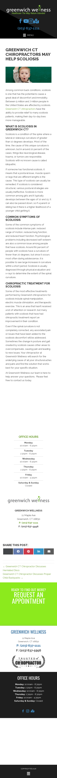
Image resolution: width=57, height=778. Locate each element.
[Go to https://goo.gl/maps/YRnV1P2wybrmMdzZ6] (35, 21)
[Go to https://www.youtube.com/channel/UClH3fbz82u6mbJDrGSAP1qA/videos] (25, 21)
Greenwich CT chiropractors (21, 108)
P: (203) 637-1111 (28, 522)
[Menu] (28, 773)
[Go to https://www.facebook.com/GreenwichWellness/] (20, 21)
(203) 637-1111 (28, 28)
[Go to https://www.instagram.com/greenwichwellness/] (30, 21)
